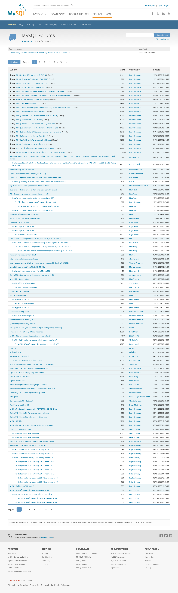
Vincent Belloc (134, 429)
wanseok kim (134, 157)
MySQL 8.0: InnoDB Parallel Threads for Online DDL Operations (40, 91)
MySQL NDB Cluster (84, 557)
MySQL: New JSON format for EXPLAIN (31, 75)
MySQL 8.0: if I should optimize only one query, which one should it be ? (43, 107)
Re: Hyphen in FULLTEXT (21, 299)
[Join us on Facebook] (151, 14)
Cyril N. (132, 328)
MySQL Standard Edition (17, 561)
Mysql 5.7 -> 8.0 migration (19, 279)
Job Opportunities (151, 564)
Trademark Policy (47, 585)
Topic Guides (115, 568)
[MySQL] (17, 10)
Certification (47, 557)
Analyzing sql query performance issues (25, 214)
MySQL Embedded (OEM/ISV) (19, 571)
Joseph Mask (134, 344)
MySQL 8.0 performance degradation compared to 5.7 (30, 336)
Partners (148, 561)
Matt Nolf (133, 190)
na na (131, 348)
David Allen (133, 332)
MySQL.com (40, 14)
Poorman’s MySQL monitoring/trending (31, 87)
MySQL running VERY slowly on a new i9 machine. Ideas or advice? (35, 178)
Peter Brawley (134, 437)
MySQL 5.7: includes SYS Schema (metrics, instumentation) (38, 132)
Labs (40, 24)
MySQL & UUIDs (16, 421)
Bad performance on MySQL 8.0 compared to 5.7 (28, 445)
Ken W (131, 182)
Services (46, 549)
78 (61, 62)
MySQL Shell (81, 561)
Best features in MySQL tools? (21, 401)
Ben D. (131, 238)
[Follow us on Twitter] (166, 536)
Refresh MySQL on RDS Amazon (22, 170)
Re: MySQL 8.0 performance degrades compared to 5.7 (33, 494)
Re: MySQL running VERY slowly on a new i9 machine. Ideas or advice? (39, 182)
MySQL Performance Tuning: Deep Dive (31, 136)
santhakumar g (135, 275)
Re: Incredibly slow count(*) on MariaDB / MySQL (31, 271)
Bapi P (131, 214)
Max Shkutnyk (134, 279)
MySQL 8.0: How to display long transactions (27, 372)
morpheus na (134, 360)
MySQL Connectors (118, 564)
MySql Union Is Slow (17, 380)
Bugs (21, 24)
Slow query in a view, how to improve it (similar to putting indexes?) (36, 328)
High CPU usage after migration (22, 429)
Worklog (30, 24)
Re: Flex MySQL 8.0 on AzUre (23, 226)
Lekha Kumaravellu (136, 311)
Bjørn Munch (134, 271)
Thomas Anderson (136, 263)
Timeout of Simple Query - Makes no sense (26, 332)
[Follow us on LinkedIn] (162, 14)
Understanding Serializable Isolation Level (26, 360)
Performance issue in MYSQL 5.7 (22, 320)
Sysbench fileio (15, 352)
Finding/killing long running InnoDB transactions (35, 148)
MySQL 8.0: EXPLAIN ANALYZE (27, 103)
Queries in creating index (19, 311)
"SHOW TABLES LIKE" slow (20, 376)
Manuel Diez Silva (136, 324)
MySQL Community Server (86, 553)
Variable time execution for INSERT (23, 255)
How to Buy (149, 557)
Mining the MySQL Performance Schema (31, 83)
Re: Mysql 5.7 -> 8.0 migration (23, 283)
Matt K (131, 255)
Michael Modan (135, 267)
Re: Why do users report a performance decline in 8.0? (33, 198)
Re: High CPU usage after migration (25, 433)
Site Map (148, 568)
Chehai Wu (133, 340)
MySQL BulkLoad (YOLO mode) (22, 486)
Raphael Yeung (135, 445)
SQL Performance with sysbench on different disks (29, 186)
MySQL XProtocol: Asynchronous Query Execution (35, 124)
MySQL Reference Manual (120, 553)
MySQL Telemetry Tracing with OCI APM (31, 79)
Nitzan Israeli (134, 356)
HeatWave (12, 553)
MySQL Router (82, 564)
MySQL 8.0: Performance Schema (29, 120)
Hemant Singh (134, 164)
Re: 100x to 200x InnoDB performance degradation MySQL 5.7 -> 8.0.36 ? (40, 243)
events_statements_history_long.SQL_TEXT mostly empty (32, 364)
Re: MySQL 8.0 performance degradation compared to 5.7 (34, 340)
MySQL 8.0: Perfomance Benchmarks (30, 111)
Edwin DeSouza (135, 148)
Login (160, 5)
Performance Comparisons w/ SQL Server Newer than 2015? (33, 389)
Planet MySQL (51, 24)
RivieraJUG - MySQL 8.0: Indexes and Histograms (28, 417)
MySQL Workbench (83, 568)
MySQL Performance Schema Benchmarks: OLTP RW (36, 116)
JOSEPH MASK (134, 336)
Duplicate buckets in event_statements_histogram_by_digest (33, 190)
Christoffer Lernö (135, 401)
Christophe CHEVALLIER (138, 186)
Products (13, 549)
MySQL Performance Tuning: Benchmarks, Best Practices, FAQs (40, 152)
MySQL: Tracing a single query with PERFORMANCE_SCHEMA (33, 409)
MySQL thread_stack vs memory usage (25, 218)
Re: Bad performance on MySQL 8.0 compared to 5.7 (32, 449)
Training (45, 553)
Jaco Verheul (134, 291)
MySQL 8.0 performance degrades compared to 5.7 (29, 490)
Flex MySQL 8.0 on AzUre (19, 222)
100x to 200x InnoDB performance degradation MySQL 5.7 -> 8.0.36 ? (36, 238)
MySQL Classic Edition (16, 564)
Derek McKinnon (135, 405)
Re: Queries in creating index (23, 316)
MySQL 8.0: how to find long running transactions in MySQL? (33, 441)
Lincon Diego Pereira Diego (139, 397)
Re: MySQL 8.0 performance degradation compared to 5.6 (32, 275)
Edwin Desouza (135, 75)
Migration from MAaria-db (20, 356)
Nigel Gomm (134, 222)
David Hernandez (136, 174)
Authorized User (135, 389)
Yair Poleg (133, 364)
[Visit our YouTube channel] (167, 14)
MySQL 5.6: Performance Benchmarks (30, 144)
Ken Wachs (133, 178)
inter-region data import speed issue (24, 259)
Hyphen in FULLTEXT (18, 295)
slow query (14, 397)
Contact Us (149, 553)
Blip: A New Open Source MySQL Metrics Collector (29, 368)
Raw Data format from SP (19, 405)
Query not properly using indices (22, 324)
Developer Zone (102, 14)
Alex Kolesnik (134, 259)
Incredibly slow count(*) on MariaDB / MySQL (27, 267)
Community (85, 24)
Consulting (46, 561)
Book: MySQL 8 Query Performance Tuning (32, 99)
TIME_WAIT (14, 348)
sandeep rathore (135, 170)
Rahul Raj (132, 352)
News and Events (69, 24)
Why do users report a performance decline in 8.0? (29, 194)
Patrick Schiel (134, 385)
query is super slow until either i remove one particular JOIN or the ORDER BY (39, 263)
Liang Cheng (134, 490)
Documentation (79, 14)
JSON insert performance (19, 291)
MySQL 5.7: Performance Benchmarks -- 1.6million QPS (37, 128)
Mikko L (132, 295)
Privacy (10, 585)
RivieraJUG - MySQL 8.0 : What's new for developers (29, 413)
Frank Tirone (134, 380)
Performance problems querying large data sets (28, 385)
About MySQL (152, 549)
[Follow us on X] (157, 14)
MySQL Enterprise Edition (18, 557)
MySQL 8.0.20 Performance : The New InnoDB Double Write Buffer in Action (45, 95)
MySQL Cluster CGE (15, 568)
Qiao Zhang (133, 376)
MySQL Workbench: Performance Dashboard (33, 140)
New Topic (14, 62)
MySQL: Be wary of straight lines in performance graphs (31, 425)
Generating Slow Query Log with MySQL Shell (27, 393)
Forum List (27, 41)
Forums (12, 24)
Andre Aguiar (134, 218)
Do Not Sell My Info (21, 585)
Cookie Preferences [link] (62, 585)
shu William (133, 243)
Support (45, 564)
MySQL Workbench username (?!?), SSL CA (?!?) (28, 174)
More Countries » (46, 537)
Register (167, 5)
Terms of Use (34, 585)
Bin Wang (133, 194)
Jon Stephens (134, 299)
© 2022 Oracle (26, 580)
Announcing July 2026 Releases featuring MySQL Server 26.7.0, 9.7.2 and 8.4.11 (41, 53)
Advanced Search (162, 39)
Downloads (58, 14)
